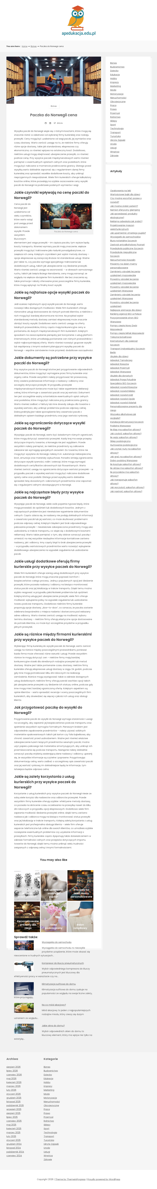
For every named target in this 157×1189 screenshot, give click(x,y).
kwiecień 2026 (13, 1082)
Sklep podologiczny (120, 441)
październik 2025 (15, 1105)
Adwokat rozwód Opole (122, 398)
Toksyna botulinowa (121, 337)
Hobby (113, 78)
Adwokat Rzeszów (119, 364)
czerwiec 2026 (14, 1074)
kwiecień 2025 (13, 1128)
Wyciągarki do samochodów (125, 236)
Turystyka (115, 136)
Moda (113, 89)
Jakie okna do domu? (53, 1025)
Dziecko (114, 70)
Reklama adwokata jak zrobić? (126, 221)
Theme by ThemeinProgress (70, 1179)
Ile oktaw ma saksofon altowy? (126, 468)
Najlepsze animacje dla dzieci (126, 310)
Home (24, 46)
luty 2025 (11, 1136)
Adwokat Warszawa (120, 371)
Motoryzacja (116, 93)
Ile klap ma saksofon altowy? (125, 429)
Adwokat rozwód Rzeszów (123, 387)
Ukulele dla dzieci (119, 356)
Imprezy (114, 82)
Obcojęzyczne (118, 101)
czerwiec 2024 (14, 1155)
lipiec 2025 (12, 1117)
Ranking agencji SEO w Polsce (126, 313)
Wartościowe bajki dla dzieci (125, 194)
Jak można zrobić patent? (124, 206)
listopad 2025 (13, 1101)
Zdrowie (114, 155)
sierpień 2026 (13, 1066)
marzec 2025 (13, 1132)
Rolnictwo (115, 117)
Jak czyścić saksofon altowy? (126, 433)
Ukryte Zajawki (117, 140)
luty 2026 (11, 1090)
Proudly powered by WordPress (103, 1179)
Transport (115, 132)
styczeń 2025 (13, 1140)
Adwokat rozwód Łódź (121, 395)
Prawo (113, 109)
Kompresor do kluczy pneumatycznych (63, 963)
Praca (113, 105)
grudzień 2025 (13, 1097)
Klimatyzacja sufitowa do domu (59, 984)
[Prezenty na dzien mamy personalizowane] (80, 885)
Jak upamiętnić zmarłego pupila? (128, 233)
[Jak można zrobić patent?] (27, 885)
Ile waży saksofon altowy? (124, 437)
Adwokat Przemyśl (120, 367)
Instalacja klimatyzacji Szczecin (127, 421)
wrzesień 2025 (13, 1109)
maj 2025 (11, 1124)
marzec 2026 (13, 1086)
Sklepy (113, 120)
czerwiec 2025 (14, 1120)
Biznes (34, 46)
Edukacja (115, 74)
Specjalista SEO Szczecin (123, 383)
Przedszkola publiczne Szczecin (126, 248)
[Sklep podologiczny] (54, 917)
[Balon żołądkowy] (80, 917)
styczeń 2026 (13, 1094)
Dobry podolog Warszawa (123, 460)
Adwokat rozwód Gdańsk (123, 402)
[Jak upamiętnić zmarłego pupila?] (54, 885)
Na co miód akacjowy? (54, 1004)
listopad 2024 (13, 1147)
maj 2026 (11, 1078)
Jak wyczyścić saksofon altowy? (127, 487)
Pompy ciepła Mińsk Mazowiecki (127, 333)
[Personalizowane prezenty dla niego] (27, 917)
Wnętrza (114, 151)
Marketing (115, 86)
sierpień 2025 (13, 1113)
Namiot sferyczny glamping (125, 209)
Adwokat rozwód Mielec (122, 391)
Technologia (117, 128)
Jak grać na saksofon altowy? (126, 456)
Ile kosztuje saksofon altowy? (125, 464)
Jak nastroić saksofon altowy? (126, 491)
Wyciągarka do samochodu (56, 942)
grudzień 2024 (14, 1144)
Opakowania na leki (120, 190)
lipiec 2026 (12, 1070)
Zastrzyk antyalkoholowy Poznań (127, 244)
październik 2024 (15, 1151)
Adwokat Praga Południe (123, 379)
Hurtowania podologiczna (123, 445)
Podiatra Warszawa (120, 425)
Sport (113, 124)
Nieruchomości (118, 97)
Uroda (113, 143)
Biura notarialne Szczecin (123, 240)
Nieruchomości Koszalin (122, 259)
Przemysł (115, 113)
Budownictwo (117, 66)
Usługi (113, 147)
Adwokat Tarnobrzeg (121, 360)
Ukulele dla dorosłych (121, 375)
